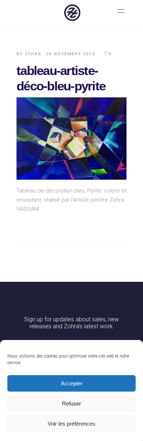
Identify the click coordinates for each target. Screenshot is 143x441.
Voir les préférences (71, 424)
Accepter (71, 383)
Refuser (71, 403)
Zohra (33, 54)
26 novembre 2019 (70, 54)
